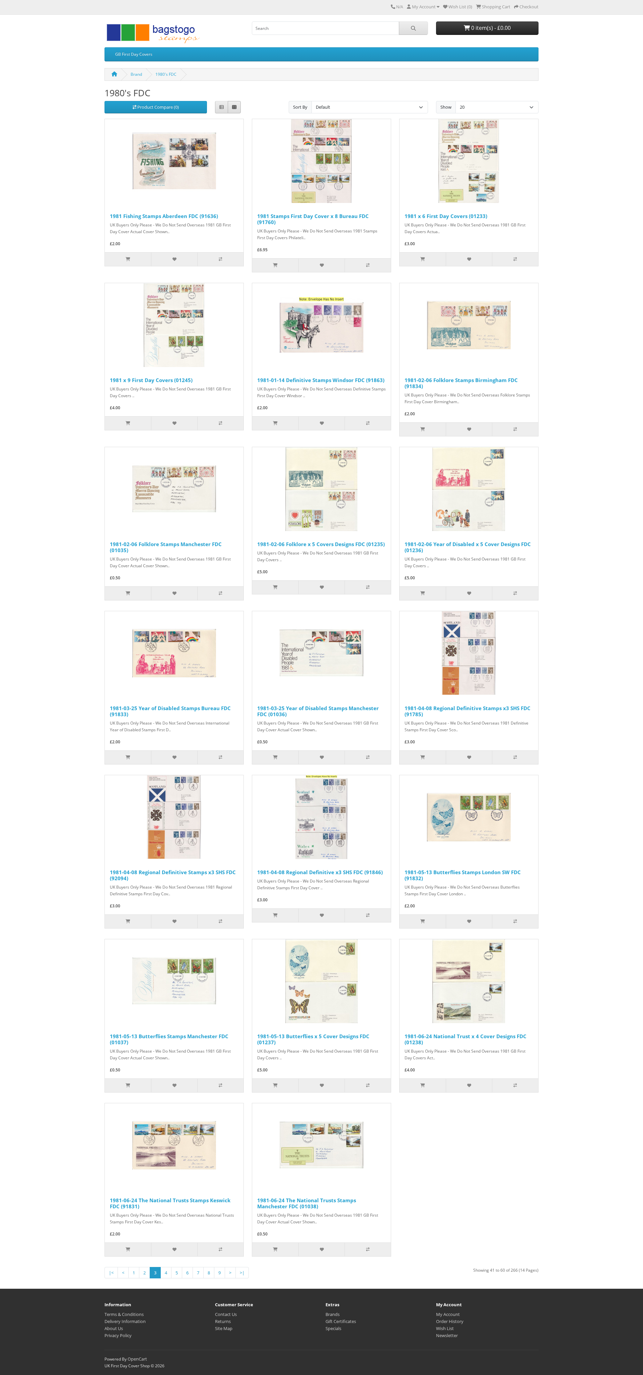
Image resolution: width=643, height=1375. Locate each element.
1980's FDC (165, 74)
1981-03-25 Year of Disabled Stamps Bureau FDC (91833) (170, 711)
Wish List (445, 1328)
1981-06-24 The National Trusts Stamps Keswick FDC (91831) (170, 1203)
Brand (136, 74)
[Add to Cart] (128, 259)
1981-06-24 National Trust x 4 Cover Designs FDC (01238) (465, 1039)
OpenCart (137, 1359)
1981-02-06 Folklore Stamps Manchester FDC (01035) (166, 547)
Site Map (223, 1328)
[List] (221, 107)
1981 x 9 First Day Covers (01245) (151, 380)
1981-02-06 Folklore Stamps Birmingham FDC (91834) (461, 383)
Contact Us (226, 1314)
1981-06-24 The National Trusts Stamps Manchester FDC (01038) (306, 1203)
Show (445, 107)
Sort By (300, 107)
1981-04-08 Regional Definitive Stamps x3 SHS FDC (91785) (467, 711)
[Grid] (234, 107)
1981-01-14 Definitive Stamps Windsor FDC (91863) (320, 380)
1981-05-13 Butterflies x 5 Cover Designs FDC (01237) (313, 1039)
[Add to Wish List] (174, 259)
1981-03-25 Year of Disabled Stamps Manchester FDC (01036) (318, 711)
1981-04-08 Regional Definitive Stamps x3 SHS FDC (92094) (173, 875)
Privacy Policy (118, 1335)
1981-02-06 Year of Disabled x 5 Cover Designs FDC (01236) (468, 547)
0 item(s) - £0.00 (490, 28)
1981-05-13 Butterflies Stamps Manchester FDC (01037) (169, 1039)
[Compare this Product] (220, 259)
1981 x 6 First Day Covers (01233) (446, 216)
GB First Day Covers (133, 54)
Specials (333, 1328)
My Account (448, 1314)
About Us (113, 1328)
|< (111, 1273)
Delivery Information (125, 1321)
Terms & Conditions (124, 1314)
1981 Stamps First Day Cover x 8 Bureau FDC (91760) (313, 219)
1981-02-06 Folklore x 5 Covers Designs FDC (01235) (321, 544)
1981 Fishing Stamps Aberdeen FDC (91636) (164, 216)
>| (242, 1273)
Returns (223, 1321)
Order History (449, 1321)
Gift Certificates (341, 1321)
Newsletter (447, 1335)
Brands (333, 1314)
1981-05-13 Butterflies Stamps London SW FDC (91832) (463, 875)
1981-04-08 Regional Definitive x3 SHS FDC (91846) (320, 872)
